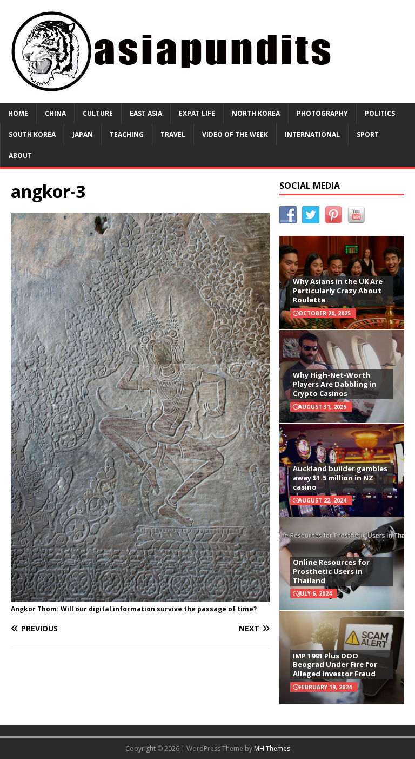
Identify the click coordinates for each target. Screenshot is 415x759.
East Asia (146, 113)
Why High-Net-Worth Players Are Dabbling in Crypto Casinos (335, 384)
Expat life (197, 113)
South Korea (32, 134)
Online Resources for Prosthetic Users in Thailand (331, 571)
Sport (368, 134)
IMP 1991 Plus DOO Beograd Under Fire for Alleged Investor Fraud (335, 665)
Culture (98, 113)
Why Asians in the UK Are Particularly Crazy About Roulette (338, 290)
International (312, 134)
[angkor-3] (140, 596)
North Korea (256, 113)
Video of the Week (235, 134)
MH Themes (272, 748)
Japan (82, 134)
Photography (322, 113)
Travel (172, 134)
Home (18, 113)
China (55, 113)
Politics (380, 113)
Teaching (127, 134)
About (20, 155)
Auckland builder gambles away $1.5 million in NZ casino (340, 478)
